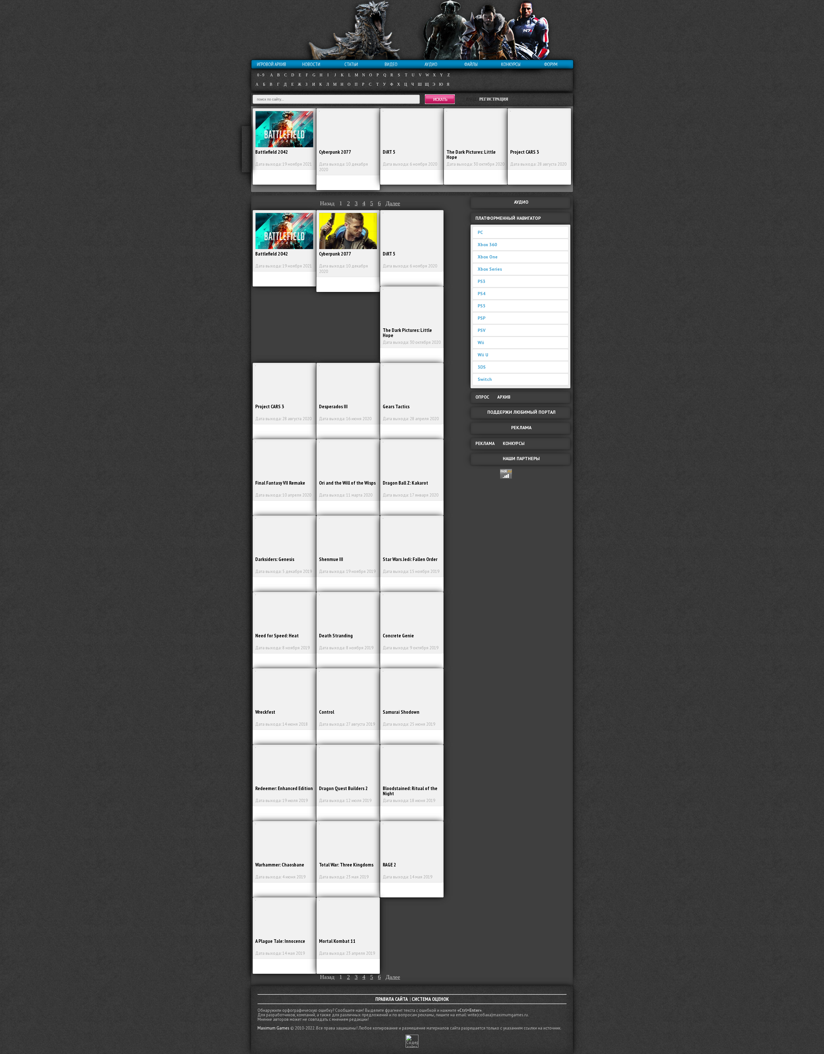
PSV (481, 330)
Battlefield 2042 (271, 152)
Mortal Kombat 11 (337, 941)
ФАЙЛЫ (471, 64)
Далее (393, 203)
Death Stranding (336, 635)
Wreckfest (265, 712)
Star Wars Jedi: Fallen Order (410, 559)
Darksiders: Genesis (274, 559)
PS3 (481, 281)
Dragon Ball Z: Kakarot (405, 482)
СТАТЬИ (351, 64)
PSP (481, 318)
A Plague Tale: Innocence (280, 941)
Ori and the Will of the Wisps (347, 482)
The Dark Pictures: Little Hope (471, 154)
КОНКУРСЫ (510, 64)
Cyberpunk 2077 (335, 152)
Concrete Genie (398, 635)
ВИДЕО (391, 64)
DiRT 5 (389, 152)
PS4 (481, 293)
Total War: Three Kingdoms (346, 864)
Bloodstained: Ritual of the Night (410, 791)
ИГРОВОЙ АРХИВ (271, 64)
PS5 (481, 306)
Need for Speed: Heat (277, 635)
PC (480, 232)
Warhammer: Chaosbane (279, 864)
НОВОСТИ (311, 64)
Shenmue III (331, 559)
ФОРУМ (550, 64)
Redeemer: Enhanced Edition (284, 788)
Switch (485, 379)
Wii (481, 342)
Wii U (483, 355)
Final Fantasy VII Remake (280, 482)
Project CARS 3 (524, 152)
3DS (482, 367)
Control (326, 712)
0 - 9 (260, 75)
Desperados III (333, 406)
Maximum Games (273, 1028)
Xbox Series (490, 269)
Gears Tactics (396, 406)
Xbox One (488, 257)
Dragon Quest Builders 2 (343, 788)
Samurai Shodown (401, 712)
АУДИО (431, 64)
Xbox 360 (487, 244)
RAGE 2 (389, 864)
